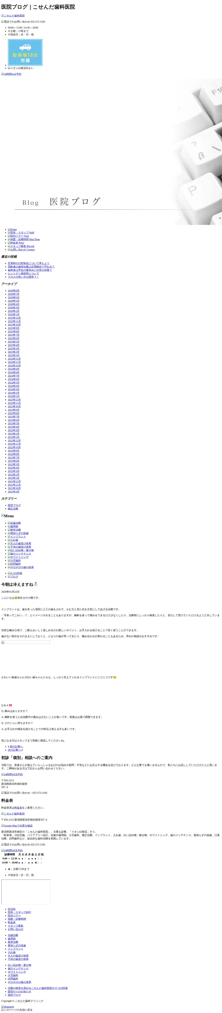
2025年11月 (14, 321)
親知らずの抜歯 (17, 945)
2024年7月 (14, 375)
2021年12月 (14, 481)
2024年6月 (14, 379)
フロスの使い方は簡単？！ (23, 276)
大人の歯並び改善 (18, 955)
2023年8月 (14, 413)
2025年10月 (14, 324)
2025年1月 (14, 355)
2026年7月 (14, 294)
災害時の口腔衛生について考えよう (28, 263)
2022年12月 (14, 440)
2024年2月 (14, 392)
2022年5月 (14, 464)
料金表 (18, 807)
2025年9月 (14, 328)
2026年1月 (14, 314)
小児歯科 (13, 975)
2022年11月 (14, 444)
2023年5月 (14, 423)
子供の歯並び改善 (18, 959)
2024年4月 (14, 386)
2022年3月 (14, 471)
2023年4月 (14, 427)
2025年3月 (14, 348)
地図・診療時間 (17, 919)
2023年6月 (14, 420)
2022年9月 (14, 450)
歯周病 (12, 938)
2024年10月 (14, 365)
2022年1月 (14, 478)
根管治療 (13, 942)
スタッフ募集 (15, 925)
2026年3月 (14, 307)
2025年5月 (14, 341)
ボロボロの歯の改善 (19, 982)
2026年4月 (14, 304)
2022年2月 (14, 474)
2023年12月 (14, 399)
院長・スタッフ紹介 (19, 912)
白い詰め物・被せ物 (19, 965)
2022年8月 (14, 454)
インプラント (15, 948)
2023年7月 (14, 416)
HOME (12, 909)
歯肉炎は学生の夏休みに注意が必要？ (30, 270)
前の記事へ (16, 746)
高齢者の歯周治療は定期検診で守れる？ (31, 266)
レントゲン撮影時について (23, 273)
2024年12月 (14, 358)
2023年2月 (14, 433)
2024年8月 (14, 372)
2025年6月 (14, 338)
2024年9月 (14, 369)
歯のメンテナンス (18, 968)
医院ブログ (14, 505)
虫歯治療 (13, 935)
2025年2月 (14, 352)
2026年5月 (14, 300)
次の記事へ (14, 750)
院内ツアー (14, 915)
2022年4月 (14, 467)
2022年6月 (14, 461)
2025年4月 (14, 345)
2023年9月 (14, 410)
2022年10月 (14, 447)
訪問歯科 (13, 978)
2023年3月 (14, 430)
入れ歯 (12, 952)
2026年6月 (14, 297)
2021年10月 (14, 488)
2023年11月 (14, 403)
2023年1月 (14, 437)
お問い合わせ (15, 929)
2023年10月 (14, 406)
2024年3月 (14, 389)
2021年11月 (14, 484)
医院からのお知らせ (19, 991)
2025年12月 (14, 318)
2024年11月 (14, 362)
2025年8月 (14, 331)
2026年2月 (14, 311)
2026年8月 (14, 290)
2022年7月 (14, 457)
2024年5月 (14, 382)
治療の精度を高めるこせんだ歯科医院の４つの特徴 (38, 988)
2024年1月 (14, 396)
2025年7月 (14, 335)
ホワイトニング (17, 971)
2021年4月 (14, 491)
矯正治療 (13, 508)
